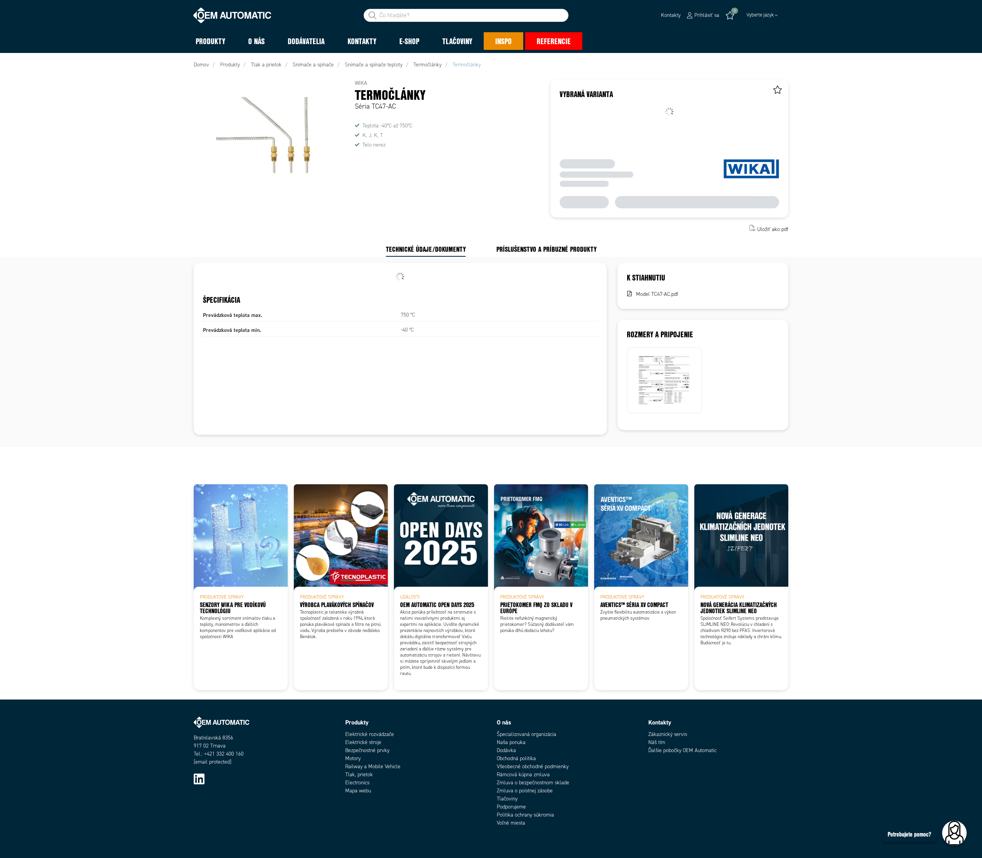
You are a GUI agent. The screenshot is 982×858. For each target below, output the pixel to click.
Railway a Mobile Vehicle (372, 766)
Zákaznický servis (667, 734)
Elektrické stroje (363, 742)
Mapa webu (358, 790)
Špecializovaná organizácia (526, 734)
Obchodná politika (516, 758)
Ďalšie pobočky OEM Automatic (682, 750)
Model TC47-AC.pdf (657, 294)
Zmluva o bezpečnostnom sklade (533, 782)
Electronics (357, 782)
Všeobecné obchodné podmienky (532, 766)
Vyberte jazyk (760, 15)
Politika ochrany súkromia (525, 815)
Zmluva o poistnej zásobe (525, 790)
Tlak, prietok (359, 774)
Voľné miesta (511, 823)
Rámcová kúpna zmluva (523, 774)
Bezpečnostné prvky (367, 750)
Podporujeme (511, 807)
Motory (353, 758)
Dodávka (506, 750)
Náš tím (656, 742)
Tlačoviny (507, 798)
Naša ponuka (511, 742)
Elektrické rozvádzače (369, 734)
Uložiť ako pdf (772, 229)
